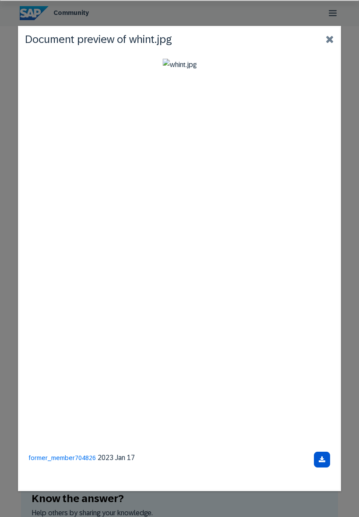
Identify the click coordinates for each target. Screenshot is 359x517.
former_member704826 (62, 457)
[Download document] (322, 459)
